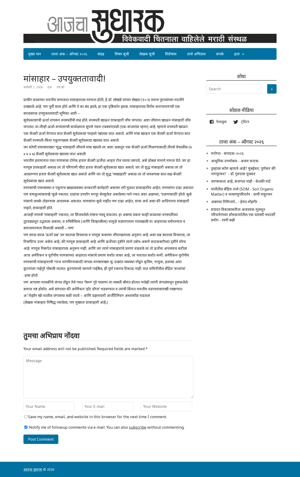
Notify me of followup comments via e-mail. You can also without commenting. (106, 427)
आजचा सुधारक (32, 469)
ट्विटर (243, 121)
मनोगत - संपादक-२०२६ (227, 153)
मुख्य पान (34, 54)
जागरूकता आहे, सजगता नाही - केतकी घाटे (241, 181)
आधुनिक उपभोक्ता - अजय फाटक (235, 160)
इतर (237, 54)
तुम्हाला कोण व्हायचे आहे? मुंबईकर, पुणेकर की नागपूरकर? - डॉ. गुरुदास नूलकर (243, 171)
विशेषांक (171, 54)
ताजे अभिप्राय (196, 54)
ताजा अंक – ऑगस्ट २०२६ (69, 54)
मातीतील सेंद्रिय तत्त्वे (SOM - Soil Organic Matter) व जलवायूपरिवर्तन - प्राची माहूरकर (242, 191)
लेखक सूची (147, 54)
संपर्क (220, 54)
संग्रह (101, 54)
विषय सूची (122, 54)
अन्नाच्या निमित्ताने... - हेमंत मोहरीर (234, 201)
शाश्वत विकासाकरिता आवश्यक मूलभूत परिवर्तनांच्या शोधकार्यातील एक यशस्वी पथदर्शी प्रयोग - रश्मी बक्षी (243, 215)
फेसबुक (220, 121)
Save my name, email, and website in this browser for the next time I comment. (97, 416)
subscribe (137, 427)
